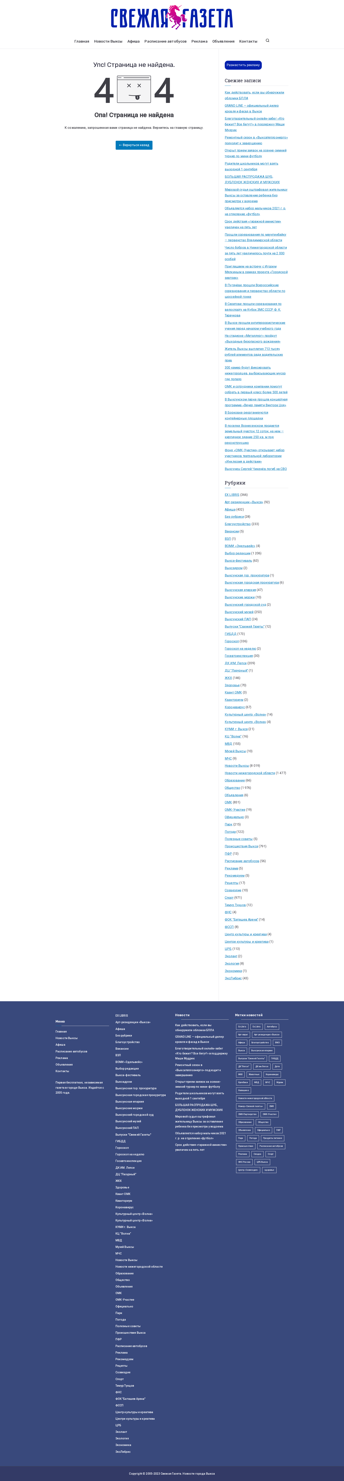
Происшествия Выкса (241, 846)
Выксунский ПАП (238, 619)
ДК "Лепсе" (243, 1066)
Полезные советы (239, 839)
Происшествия (245, 1146)
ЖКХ (228, 678)
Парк (229, 824)
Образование (235, 780)
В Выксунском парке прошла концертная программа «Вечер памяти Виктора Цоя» (256, 402)
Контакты (248, 41)
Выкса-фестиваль (238, 561)
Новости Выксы (108, 41)
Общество (232, 788)
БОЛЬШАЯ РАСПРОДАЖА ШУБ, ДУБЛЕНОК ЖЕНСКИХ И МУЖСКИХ (252, 179)
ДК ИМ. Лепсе (236, 663)
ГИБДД (230, 634)
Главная (81, 41)
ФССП (229, 927)
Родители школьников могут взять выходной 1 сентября (251, 166)
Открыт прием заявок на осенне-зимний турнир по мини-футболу (255, 153)
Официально (234, 817)
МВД (228, 744)
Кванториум (234, 700)
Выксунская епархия (240, 590)
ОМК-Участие (235, 810)
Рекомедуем (235, 875)
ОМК (228, 802)
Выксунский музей (239, 612)
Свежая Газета (171, 1473)
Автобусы (272, 1027)
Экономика (233, 971)
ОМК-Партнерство (247, 1114)
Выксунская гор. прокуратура (247, 575)
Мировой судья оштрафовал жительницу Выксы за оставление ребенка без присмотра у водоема (256, 195)
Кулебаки (243, 1082)
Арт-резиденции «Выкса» (244, 502)
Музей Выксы (235, 751)
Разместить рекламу (243, 65)
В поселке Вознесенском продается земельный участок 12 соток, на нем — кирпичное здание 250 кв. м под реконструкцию (254, 434)
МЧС (228, 758)
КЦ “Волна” (233, 736)
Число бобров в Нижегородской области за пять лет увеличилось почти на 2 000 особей (256, 253)
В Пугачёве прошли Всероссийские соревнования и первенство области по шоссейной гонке (255, 291)
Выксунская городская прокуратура (252, 582)
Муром (280, 1082)
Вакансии (232, 531)
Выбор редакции (237, 553)
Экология (232, 963)
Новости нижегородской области (250, 773)
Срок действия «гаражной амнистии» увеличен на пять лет (253, 224)
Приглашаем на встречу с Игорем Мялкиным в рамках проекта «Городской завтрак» (256, 272)
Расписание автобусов (166, 41)
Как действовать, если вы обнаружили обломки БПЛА (254, 95)
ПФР (228, 854)
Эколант (231, 956)
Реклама (200, 41)
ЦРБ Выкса (262, 1162)
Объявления (223, 41)
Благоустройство (238, 524)
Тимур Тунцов (235, 905)
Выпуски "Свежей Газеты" (245, 626)
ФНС (228, 912)
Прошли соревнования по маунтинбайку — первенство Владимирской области (255, 237)
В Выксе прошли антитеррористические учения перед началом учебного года (255, 325)
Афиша (133, 41)
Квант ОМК (233, 692)
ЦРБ (228, 949)
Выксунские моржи (240, 597)
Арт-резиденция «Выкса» (267, 1035)
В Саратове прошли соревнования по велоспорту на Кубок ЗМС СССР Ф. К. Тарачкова (253, 309)
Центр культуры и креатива (246, 934)
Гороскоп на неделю (240, 649)
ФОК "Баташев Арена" (241, 919)
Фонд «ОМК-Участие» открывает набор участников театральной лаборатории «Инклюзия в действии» (254, 456)
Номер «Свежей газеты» (250, 1106)
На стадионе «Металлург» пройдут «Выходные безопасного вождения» (252, 338)
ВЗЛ (228, 539)
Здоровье (232, 685)
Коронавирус (235, 707)
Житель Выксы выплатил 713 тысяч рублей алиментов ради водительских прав (254, 354)
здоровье (269, 1170)
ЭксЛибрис (233, 978)
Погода (230, 832)
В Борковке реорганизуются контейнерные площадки (246, 415)
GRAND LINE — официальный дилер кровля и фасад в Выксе (252, 108)
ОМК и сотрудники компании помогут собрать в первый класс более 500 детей (256, 389)
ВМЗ (277, 1042)
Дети (277, 1066)
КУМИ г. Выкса (236, 729)
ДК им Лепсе (261, 1066)
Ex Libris (242, 1027)
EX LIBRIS (232, 495)
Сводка (257, 1154)
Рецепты (231, 883)
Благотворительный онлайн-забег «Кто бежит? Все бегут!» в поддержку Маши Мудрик (255, 124)
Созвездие (233, 890)
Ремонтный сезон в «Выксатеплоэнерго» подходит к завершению (256, 140)
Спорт (229, 898)
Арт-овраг (243, 1035)
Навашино (243, 1090)
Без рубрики (234, 517)
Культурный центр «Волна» (245, 714)
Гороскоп (232, 641)
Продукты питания (272, 1138)
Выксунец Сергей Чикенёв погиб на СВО (256, 469)
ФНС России (244, 1162)
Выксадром (233, 568)
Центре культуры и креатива (247, 942)
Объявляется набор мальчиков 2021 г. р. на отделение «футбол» (255, 211)
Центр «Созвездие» (248, 1170)
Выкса (241, 1050)
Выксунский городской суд (245, 605)
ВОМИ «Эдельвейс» (240, 546)
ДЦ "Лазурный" (236, 670)
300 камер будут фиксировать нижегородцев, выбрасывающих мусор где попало (255, 373)
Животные (254, 1074)
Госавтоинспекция (239, 656)
